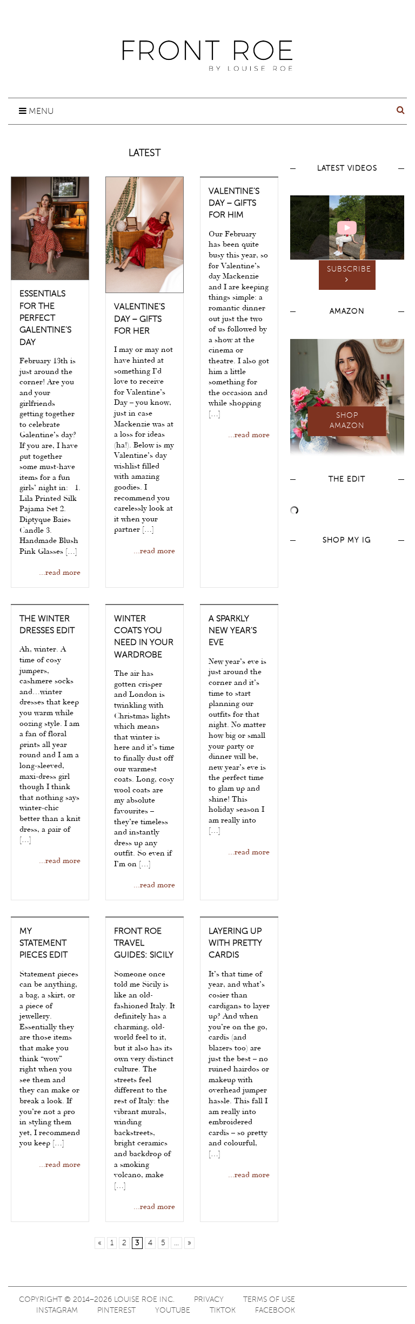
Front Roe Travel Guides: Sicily (143, 943)
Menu (40, 111)
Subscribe (349, 269)
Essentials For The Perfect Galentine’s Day (45, 318)
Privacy (209, 1299)
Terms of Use (269, 1299)
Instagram (57, 1310)
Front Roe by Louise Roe (207, 55)
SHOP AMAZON (347, 421)
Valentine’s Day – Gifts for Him (234, 203)
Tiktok (223, 1310)
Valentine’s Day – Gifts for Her (139, 319)
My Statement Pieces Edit (43, 943)
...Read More (60, 573)
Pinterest (116, 1310)
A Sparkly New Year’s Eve (233, 631)
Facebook (275, 1310)
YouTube (172, 1310)
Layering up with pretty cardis (235, 943)
